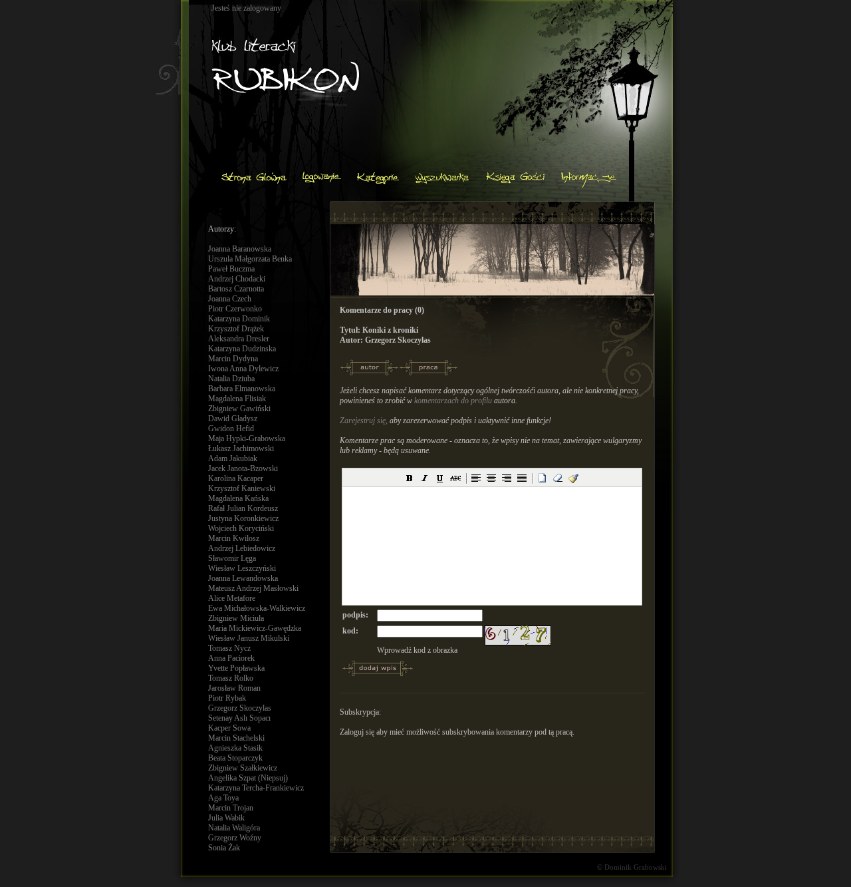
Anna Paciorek (231, 658)
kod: (350, 630)
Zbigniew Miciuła (236, 618)
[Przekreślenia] (455, 477)
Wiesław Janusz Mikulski (248, 638)
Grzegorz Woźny (234, 837)
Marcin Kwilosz (233, 538)
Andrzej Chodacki (236, 278)
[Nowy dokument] (542, 477)
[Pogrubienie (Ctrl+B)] (409, 477)
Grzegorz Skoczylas (239, 708)
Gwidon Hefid (231, 428)
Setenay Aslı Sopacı (239, 718)
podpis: (355, 615)
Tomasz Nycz (229, 648)
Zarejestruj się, (364, 420)
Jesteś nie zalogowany (246, 8)
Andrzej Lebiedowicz (241, 548)
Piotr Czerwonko (235, 308)
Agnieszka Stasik (235, 748)
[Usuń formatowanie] (557, 477)
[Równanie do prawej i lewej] (522, 477)
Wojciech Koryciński (241, 528)
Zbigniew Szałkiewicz (242, 768)
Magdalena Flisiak (237, 398)
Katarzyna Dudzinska (242, 348)
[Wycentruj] (491, 477)
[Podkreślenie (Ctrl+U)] (440, 477)
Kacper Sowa (229, 728)
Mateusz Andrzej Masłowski (253, 588)
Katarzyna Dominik (239, 318)
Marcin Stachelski (236, 738)
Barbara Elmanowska (241, 388)
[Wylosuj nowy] (518, 630)
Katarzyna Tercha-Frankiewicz (256, 788)
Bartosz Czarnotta (236, 288)
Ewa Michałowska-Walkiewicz (256, 608)
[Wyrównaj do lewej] (476, 477)
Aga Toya (223, 797)
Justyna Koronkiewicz (243, 518)
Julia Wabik (226, 817)
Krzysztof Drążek (236, 328)
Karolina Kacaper (235, 478)
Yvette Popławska (236, 668)
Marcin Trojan (230, 807)
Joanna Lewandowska (243, 578)
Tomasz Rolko (230, 678)
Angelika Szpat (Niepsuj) (248, 778)
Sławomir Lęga (232, 558)
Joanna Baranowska (239, 249)
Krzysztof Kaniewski (241, 488)
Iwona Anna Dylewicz (243, 368)
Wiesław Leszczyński (242, 568)
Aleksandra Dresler (238, 338)
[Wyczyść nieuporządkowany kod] (573, 477)
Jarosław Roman (234, 688)
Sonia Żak (224, 847)
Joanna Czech (229, 298)
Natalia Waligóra (234, 827)
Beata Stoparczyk (235, 758)
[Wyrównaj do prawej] (506, 477)
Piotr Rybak (227, 698)
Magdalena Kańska (238, 498)
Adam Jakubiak (232, 458)
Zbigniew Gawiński (239, 408)
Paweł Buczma (231, 268)
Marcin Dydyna (233, 358)
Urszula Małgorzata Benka (250, 259)
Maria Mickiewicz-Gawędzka (254, 628)
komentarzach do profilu (453, 400)
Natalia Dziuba (231, 378)
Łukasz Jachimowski (241, 448)
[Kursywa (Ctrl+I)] (425, 477)
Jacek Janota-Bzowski (243, 468)
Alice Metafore (231, 598)
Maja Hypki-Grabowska (246, 438)
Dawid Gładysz (232, 418)
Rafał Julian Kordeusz (243, 508)
